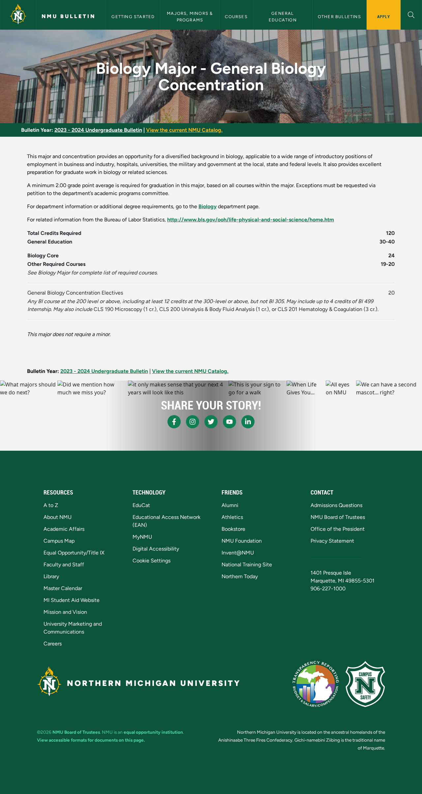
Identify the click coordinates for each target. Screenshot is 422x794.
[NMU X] (211, 421)
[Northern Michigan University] (18, 15)
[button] (411, 14)
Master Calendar (63, 588)
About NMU (58, 517)
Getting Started (133, 16)
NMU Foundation (242, 541)
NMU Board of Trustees (338, 517)
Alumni (230, 505)
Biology (207, 206)
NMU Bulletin (69, 16)
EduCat (141, 505)
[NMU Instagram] (192, 421)
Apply (383, 16)
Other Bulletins (339, 16)
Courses (236, 16)
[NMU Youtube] (229, 421)
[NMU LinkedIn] (248, 421)
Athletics (232, 517)
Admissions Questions (336, 505)
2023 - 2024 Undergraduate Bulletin (98, 130)
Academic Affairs (64, 529)
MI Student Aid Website (72, 600)
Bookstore (233, 529)
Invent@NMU (238, 553)
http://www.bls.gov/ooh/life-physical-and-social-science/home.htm (250, 219)
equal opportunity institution (153, 732)
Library (51, 576)
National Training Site (247, 564)
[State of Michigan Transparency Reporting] (315, 684)
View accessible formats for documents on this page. (91, 740)
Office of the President (338, 529)
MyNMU (142, 537)
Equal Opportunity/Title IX (74, 553)
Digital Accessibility (156, 549)
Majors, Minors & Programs (190, 16)
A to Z (51, 505)
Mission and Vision (65, 612)
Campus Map (59, 541)
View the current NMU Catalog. (184, 130)
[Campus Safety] (365, 684)
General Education (283, 16)
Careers (53, 643)
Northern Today (240, 576)
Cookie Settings (151, 560)
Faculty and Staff (64, 564)
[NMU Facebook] (174, 421)
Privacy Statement (332, 541)
